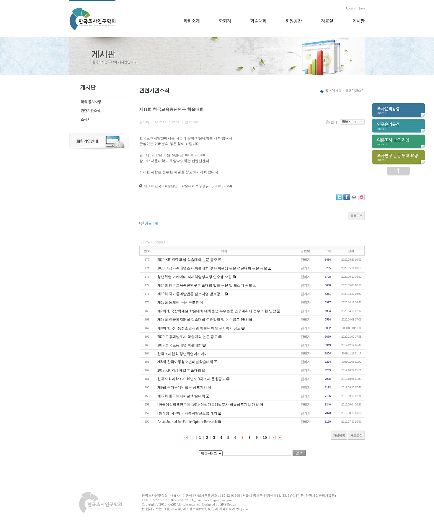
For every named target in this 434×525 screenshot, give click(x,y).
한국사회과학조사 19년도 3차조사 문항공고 (191, 379)
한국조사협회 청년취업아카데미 (182, 354)
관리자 (305, 260)
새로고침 (356, 435)
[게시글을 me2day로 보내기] (354, 197)
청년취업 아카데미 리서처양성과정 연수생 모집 (194, 277)
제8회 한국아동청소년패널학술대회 (185, 362)
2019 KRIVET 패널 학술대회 (179, 370)
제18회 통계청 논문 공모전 (178, 302)
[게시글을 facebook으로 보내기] (346, 197)
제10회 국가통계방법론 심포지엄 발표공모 (190, 294)
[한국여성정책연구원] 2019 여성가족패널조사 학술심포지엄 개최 (208, 405)
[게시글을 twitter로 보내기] (339, 197)
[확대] (355, 122)
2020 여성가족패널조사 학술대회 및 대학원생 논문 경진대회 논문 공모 (212, 268)
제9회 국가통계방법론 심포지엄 (182, 387)
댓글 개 (151, 223)
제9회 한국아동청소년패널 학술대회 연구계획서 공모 (199, 328)
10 (265, 438)
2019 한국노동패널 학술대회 (179, 345)
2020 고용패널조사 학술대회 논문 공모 (187, 337)
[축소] (361, 122)
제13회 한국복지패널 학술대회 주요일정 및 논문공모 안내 (202, 320)
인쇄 (334, 122)
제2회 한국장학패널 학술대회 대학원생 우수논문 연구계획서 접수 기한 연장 (216, 311)
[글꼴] (346, 122)
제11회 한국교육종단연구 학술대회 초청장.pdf (177, 186)
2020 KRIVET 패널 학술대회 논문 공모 (187, 260)
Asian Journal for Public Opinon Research (187, 422)
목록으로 (356, 215)
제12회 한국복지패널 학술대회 (181, 396)
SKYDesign (228, 504)
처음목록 (339, 435)
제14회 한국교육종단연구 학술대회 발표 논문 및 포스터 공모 (204, 285)
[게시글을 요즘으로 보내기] (361, 197)
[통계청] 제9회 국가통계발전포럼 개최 (187, 413)
